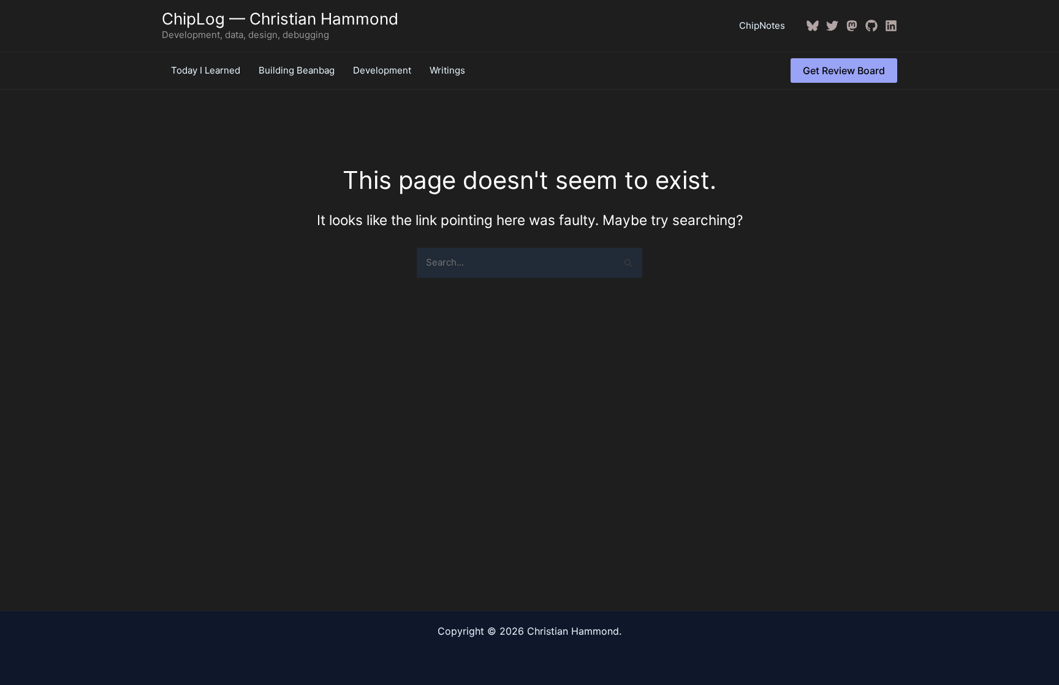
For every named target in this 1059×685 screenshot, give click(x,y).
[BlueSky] (813, 26)
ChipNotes (762, 25)
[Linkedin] (891, 26)
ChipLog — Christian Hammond (280, 18)
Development (382, 70)
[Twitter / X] (832, 26)
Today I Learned (205, 70)
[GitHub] (871, 26)
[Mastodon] (852, 26)
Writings (447, 70)
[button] (844, 70)
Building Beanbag (297, 70)
